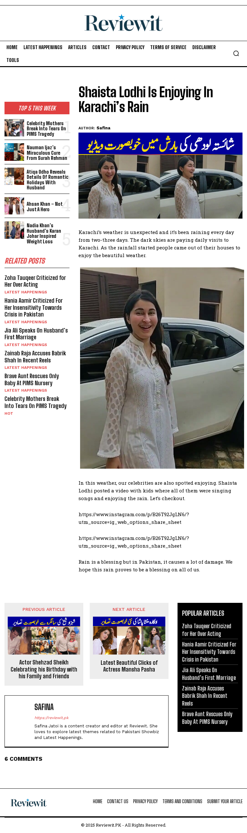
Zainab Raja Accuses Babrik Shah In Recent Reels (35, 357)
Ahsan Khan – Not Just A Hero (45, 206)
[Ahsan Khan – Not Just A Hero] (14, 206)
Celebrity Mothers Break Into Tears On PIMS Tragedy (46, 128)
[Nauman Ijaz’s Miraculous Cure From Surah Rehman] (14, 152)
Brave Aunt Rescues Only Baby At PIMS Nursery (32, 379)
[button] (236, 53)
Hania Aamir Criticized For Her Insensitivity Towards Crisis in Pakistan (34, 307)
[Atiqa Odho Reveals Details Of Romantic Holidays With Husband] (14, 176)
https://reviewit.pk (51, 718)
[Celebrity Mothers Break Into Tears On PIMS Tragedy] (14, 128)
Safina (103, 128)
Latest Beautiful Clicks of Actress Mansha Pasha (129, 666)
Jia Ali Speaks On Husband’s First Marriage (36, 334)
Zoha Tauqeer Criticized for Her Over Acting (35, 281)
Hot (9, 413)
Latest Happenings (26, 292)
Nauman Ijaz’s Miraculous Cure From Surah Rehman (47, 152)
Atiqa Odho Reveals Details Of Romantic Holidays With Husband (48, 180)
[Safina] (21, 721)
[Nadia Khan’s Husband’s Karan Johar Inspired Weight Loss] (14, 230)
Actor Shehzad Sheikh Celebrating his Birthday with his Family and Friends (44, 669)
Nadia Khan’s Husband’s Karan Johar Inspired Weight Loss (44, 233)
